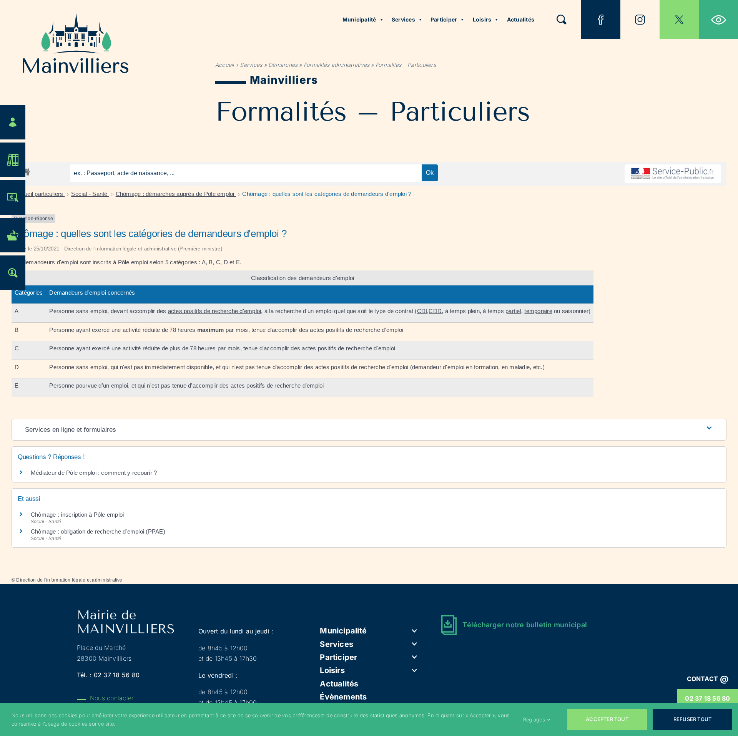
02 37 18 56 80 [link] (707, 698)
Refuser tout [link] (692, 719)
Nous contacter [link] (111, 698)
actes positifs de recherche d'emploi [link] (214, 311)
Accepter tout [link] (607, 719)
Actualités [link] (520, 19)
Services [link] (403, 19)
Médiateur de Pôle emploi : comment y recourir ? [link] (94, 472)
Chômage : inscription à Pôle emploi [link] (77, 514)
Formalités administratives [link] (336, 64)
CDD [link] (435, 311)
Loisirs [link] (482, 19)
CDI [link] (422, 311)
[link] (718, 19)
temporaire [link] (538, 311)
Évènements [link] (343, 696)
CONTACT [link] (708, 679)
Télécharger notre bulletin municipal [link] (524, 625)
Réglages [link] (534, 719)
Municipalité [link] (359, 19)
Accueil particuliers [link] (39, 194)
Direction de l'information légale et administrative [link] (69, 580)
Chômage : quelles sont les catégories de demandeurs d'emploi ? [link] (326, 194)
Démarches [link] (283, 64)
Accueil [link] (224, 64)
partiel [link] (513, 311)
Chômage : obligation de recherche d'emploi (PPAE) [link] (98, 531)
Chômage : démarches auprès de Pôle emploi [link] (176, 194)
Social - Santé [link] (90, 194)
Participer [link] (443, 19)
